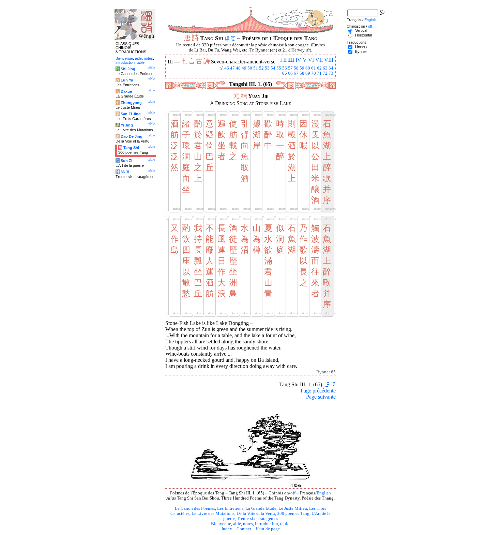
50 (249, 68)
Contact (244, 528)
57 (290, 68)
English (324, 493)
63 (325, 68)
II (285, 60)
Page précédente (318, 390)
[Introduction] (227, 38)
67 (296, 73)
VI (311, 60)
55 (278, 68)
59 (302, 68)
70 (313, 73)
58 (296, 68)
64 (331, 68)
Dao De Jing (131, 136)
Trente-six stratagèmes (257, 518)
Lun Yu (127, 80)
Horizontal (363, 35)
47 (232, 68)
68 (302, 73)
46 (226, 68)
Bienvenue (221, 523)
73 (331, 73)
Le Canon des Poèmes (195, 508)
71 (319, 73)
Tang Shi (131, 148)
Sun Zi (126, 161)
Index (227, 528)
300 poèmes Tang (293, 513)
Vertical (361, 30)
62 (319, 68)
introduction (266, 523)
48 (238, 68)
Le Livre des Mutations (213, 513)
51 (255, 68)
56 (284, 68)
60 (307, 68)
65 (284, 73)
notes (248, 523)
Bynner (361, 51)
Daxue (126, 91)
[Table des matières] (233, 38)
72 (325, 73)
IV (298, 60)
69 (307, 73)
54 (273, 68)
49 (244, 68)
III (291, 60)
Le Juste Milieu (292, 508)
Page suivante (321, 397)
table (284, 523)
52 (261, 68)
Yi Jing (127, 125)
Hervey (361, 46)
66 (290, 73)
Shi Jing (128, 69)
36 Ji (125, 172)
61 (313, 68)
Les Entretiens (230, 508)
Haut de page (268, 528)
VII (319, 60)
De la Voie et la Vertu (256, 513)
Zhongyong (131, 103)
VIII (328, 60)
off (292, 493)
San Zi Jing (131, 114)
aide (237, 523)
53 (267, 68)
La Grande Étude (260, 508)
